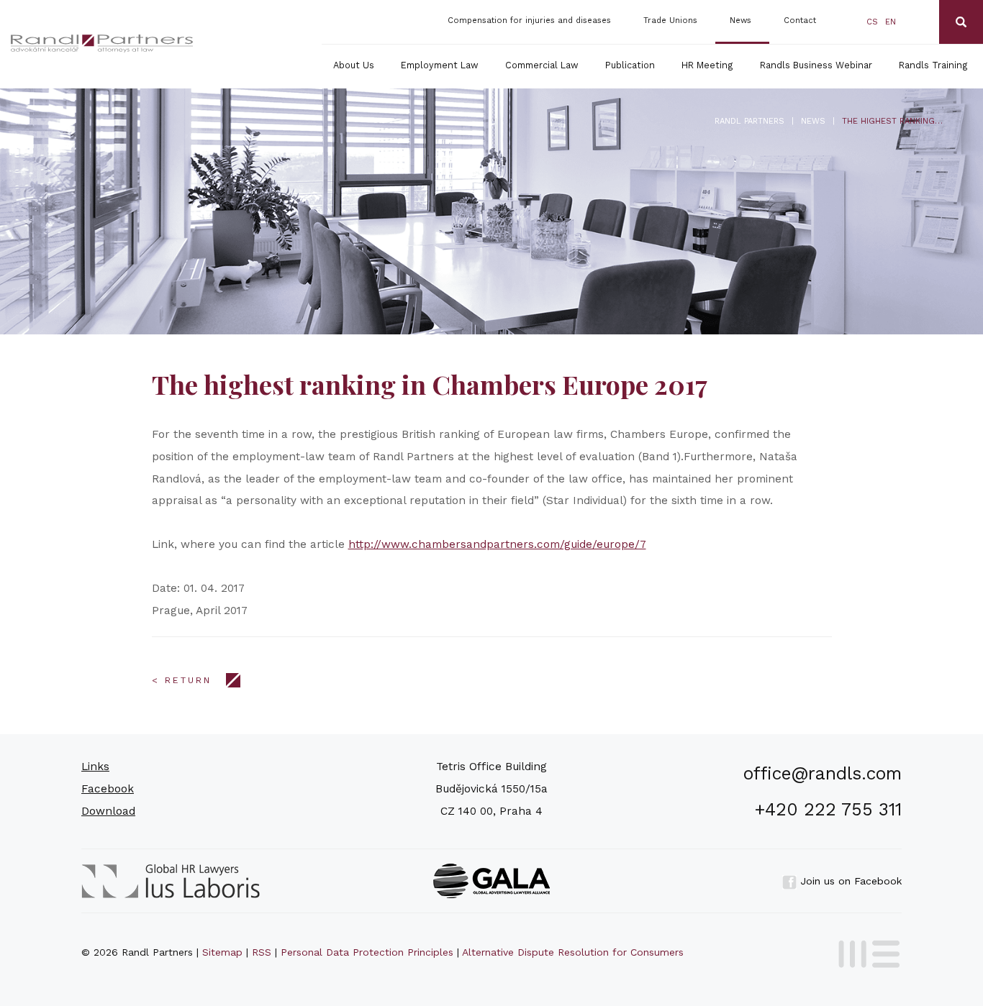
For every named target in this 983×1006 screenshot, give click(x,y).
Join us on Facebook (849, 881)
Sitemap (222, 952)
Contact (800, 20)
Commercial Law (542, 65)
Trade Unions (670, 20)
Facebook (107, 788)
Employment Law (440, 65)
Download (108, 811)
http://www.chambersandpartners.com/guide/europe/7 (497, 544)
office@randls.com (822, 773)
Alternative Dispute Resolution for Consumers (573, 952)
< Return (182, 680)
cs (872, 22)
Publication (630, 65)
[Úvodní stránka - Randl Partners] (102, 43)
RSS (261, 952)
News (740, 20)
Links (95, 766)
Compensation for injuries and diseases (529, 20)
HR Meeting (707, 65)
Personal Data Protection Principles (367, 952)
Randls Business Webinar (816, 65)
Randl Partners (749, 121)
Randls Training (933, 65)
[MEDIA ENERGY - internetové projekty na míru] (865, 951)
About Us (353, 65)
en (890, 22)
